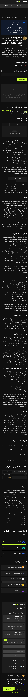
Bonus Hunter (8, 5)
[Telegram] (17, 608)
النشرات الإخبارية (18, 5)
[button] (14, 445)
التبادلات (14, 668)
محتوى (25, 5)
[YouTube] (21, 608)
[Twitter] (24, 608)
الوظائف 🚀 (22, 666)
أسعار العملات (12, 666)
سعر (26, 17)
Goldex (21, 17)
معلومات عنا (22, 663)
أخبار (15, 663)
